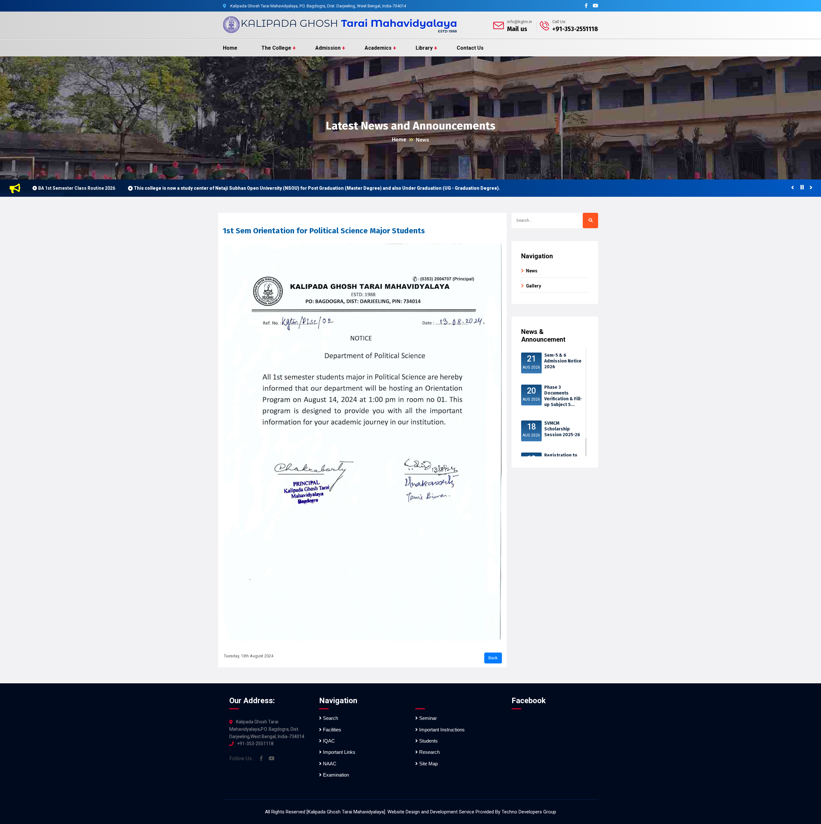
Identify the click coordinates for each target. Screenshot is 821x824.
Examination (335, 775)
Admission (328, 48)
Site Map (428, 763)
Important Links (338, 752)
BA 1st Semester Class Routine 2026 (76, 188)
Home (230, 48)
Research (429, 752)
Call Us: (559, 21)
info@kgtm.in (519, 21)
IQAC (328, 741)
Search (330, 718)
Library (424, 48)
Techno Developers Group (529, 812)
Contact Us (470, 48)
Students (428, 741)
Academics (378, 48)
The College (276, 48)
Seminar (427, 718)
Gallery (533, 285)
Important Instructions (441, 729)
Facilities (331, 729)
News (422, 140)
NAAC (329, 763)
